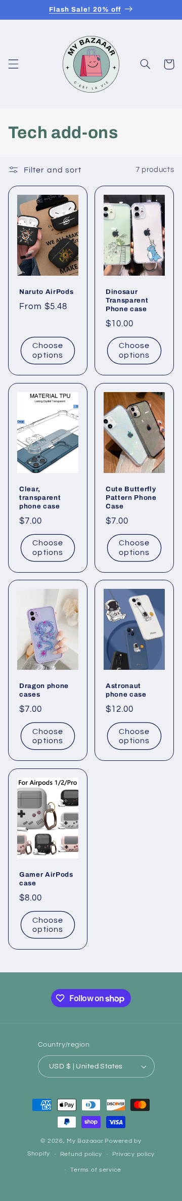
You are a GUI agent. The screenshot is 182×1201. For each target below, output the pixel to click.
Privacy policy (133, 1154)
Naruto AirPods (46, 292)
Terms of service (95, 1170)
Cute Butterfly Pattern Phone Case (131, 497)
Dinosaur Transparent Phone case (127, 300)
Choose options (47, 351)
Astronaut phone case (126, 690)
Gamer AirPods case (46, 879)
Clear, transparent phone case (40, 497)
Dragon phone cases (44, 690)
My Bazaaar (85, 1141)
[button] (13, 64)
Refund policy (81, 1154)
